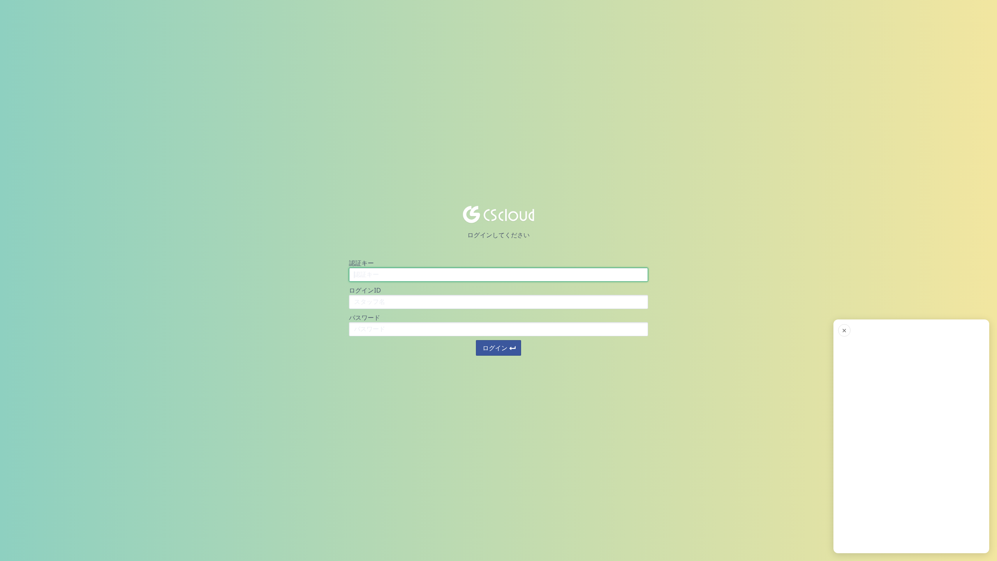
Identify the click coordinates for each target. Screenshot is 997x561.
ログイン (495, 348)
